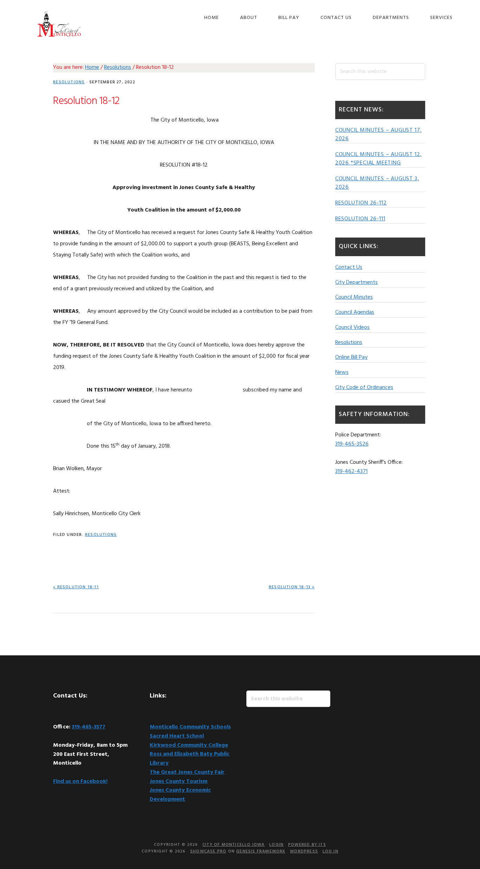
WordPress (304, 851)
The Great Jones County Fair (187, 772)
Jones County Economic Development (180, 795)
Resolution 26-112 (361, 203)
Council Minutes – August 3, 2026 (377, 183)
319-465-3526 (352, 444)
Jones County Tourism (178, 781)
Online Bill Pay (351, 357)
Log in (330, 851)
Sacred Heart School (177, 736)
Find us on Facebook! (80, 781)
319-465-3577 (88, 727)
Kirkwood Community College (189, 745)
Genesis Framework (260, 851)
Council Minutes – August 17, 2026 (378, 134)
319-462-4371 (351, 471)
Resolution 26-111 (360, 218)
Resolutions (69, 82)
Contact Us (348, 267)
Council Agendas (354, 312)
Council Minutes (354, 297)
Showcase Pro (208, 851)
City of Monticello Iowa (59, 24)
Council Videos (352, 327)
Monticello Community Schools (190, 727)
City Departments (356, 282)
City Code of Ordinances (364, 387)
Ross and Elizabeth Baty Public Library (189, 759)
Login (276, 844)
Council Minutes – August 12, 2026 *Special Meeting (378, 159)
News (342, 372)
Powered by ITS (307, 844)
